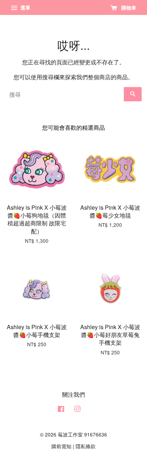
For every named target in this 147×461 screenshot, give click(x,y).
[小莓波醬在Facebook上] (61, 409)
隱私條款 (86, 446)
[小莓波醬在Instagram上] (77, 409)
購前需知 (61, 446)
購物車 (128, 7)
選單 (24, 7)
